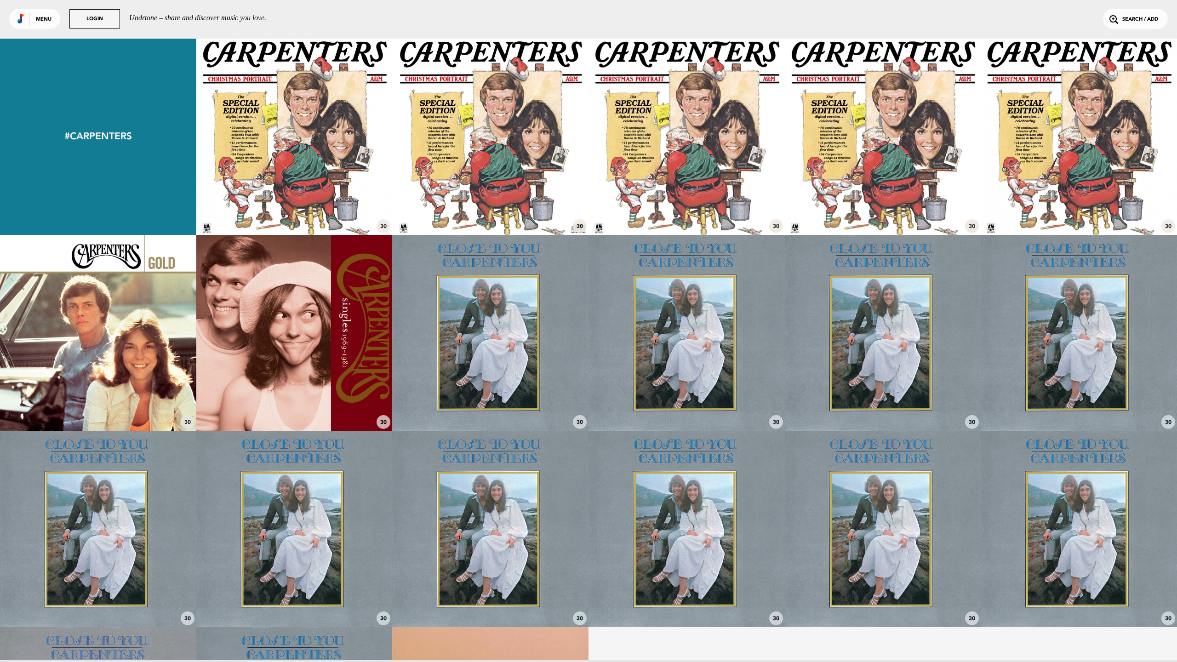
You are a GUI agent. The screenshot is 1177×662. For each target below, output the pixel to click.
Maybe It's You (883, 601)
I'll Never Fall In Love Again (1078, 601)
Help (98, 601)
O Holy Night (1079, 209)
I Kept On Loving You (686, 405)
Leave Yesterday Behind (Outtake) (98, 405)
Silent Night (294, 209)
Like (253, 136)
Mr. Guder (883, 405)
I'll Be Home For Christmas (490, 209)
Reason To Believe (294, 601)
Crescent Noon (686, 601)
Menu (43, 19)
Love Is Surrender (490, 601)
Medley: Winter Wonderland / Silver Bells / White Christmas (686, 205)
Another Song (490, 405)
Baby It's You (1079, 405)
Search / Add (1140, 19)
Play (294, 136)
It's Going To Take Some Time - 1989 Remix (294, 405)
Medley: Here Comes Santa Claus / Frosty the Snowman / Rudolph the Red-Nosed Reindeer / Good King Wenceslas (882, 201)
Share (334, 136)
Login (94, 19)
